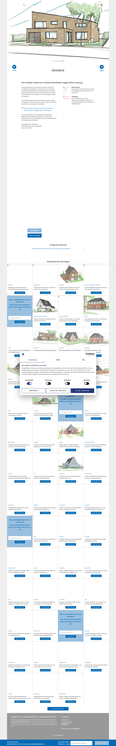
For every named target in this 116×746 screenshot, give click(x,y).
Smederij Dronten (90, 442)
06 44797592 (64, 724)
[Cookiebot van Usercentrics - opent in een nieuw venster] (86, 354)
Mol (35, 536)
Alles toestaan (82, 390)
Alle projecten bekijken (58, 708)
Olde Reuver (11, 568)
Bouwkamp (11, 442)
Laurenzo (62, 599)
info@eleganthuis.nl (38, 744)
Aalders (61, 536)
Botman (10, 285)
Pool (9, 599)
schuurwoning (19, 721)
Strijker (36, 442)
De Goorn (11, 505)
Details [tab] (58, 360)
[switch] (48, 383)
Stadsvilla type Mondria (40, 316)
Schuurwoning (63, 316)
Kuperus (87, 505)
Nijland (61, 348)
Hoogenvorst (62, 662)
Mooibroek (62, 694)
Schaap (61, 285)
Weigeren (33, 390)
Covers (10, 694)
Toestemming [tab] (32, 360)
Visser (35, 568)
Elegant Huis (59, 735)
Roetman (61, 473)
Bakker (10, 379)
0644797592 (13, 744)
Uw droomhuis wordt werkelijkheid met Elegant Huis (19, 9)
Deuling (87, 536)
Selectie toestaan (58, 390)
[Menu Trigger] (101, 5)
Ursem (10, 473)
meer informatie (20, 292)
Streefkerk (88, 568)
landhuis (26, 721)
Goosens (36, 348)
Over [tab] (83, 360)
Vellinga (87, 631)
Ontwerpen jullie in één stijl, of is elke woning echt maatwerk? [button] (51, 249)
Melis (86, 316)
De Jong (87, 348)
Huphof (36, 599)
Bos (9, 410)
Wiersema (36, 694)
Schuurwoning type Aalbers (92, 285)
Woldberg (36, 285)
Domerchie (37, 631)
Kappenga (88, 662)
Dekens (36, 505)
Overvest (36, 410)
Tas (35, 473)
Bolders (36, 662)
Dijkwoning (88, 473)
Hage (60, 442)
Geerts (10, 631)
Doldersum (11, 662)
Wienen (87, 410)
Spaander (62, 568)
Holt (9, 348)
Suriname (62, 505)
